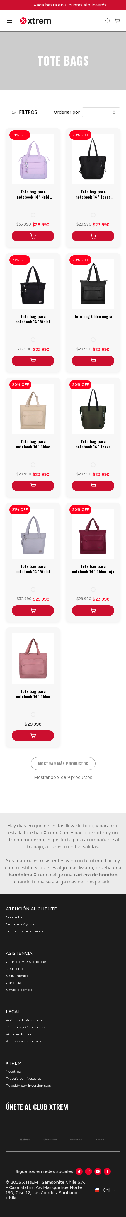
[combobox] (105, 1190)
